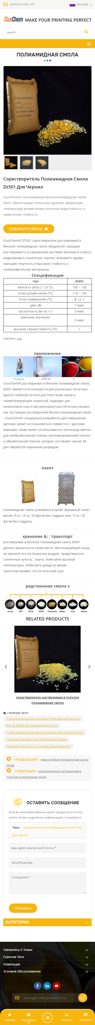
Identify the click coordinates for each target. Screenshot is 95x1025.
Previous (5, 665)
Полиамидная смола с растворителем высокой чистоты (43, 719)
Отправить (23, 908)
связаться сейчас (26, 229)
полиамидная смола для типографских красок (37, 739)
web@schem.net (22, 4)
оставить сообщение (47, 1018)
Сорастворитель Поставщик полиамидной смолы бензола (45, 732)
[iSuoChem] (47, 19)
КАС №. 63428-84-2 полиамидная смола (32, 725)
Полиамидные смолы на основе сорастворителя (38, 746)
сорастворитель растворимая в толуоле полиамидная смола (47, 700)
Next (89, 665)
